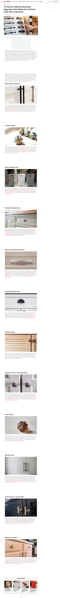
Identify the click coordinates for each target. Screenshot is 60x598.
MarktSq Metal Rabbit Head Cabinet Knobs (15, 191)
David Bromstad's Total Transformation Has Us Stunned (8, 590)
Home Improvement (21, 1)
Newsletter (56, 1)
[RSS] (51, 1)
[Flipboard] (50, 1)
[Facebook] (48, 1)
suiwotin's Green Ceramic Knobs (20, 150)
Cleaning (32, 1)
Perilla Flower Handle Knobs (27, 274)
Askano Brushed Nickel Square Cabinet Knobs (13, 563)
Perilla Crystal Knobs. (21, 440)
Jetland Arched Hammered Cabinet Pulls (23, 523)
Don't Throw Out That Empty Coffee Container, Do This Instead (33, 590)
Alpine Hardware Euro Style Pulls (16, 481)
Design (36, 1)
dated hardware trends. (27, 81)
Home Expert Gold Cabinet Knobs (27, 562)
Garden (28, 1)
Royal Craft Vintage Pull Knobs (23, 149)
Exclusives (15, 1)
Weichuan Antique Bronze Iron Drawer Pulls (27, 317)
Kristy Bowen (6, 14)
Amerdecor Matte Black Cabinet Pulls (13, 110)
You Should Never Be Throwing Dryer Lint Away (16, 590)
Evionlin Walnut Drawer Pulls (24, 357)
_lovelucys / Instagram (33, 186)
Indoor (8, 4)
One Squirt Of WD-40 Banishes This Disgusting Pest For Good (25, 590)
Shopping (41, 1)
